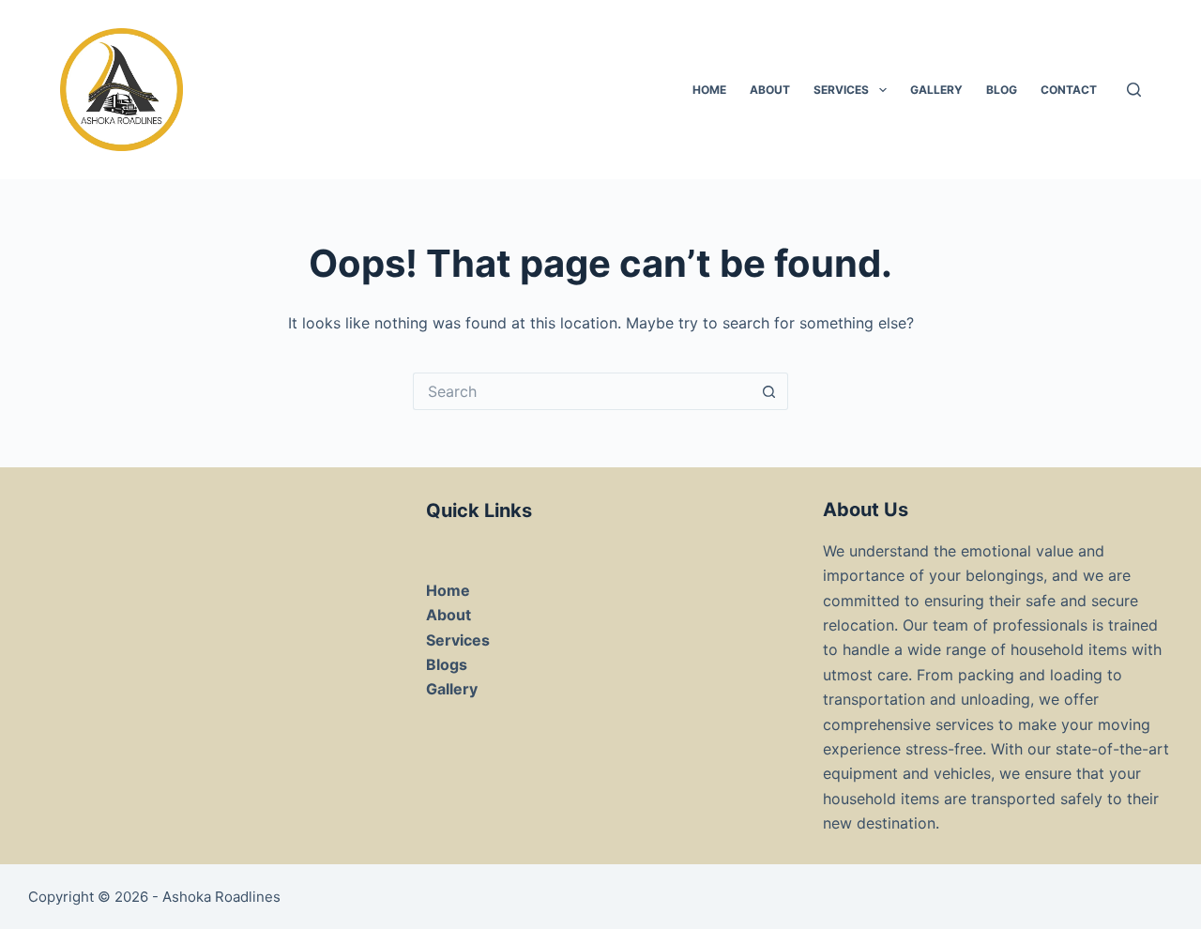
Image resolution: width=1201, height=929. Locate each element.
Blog (1001, 90)
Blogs (446, 664)
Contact (1069, 90)
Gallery (936, 90)
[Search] (1134, 90)
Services (841, 90)
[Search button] (769, 391)
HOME (709, 90)
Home (448, 590)
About (770, 90)
